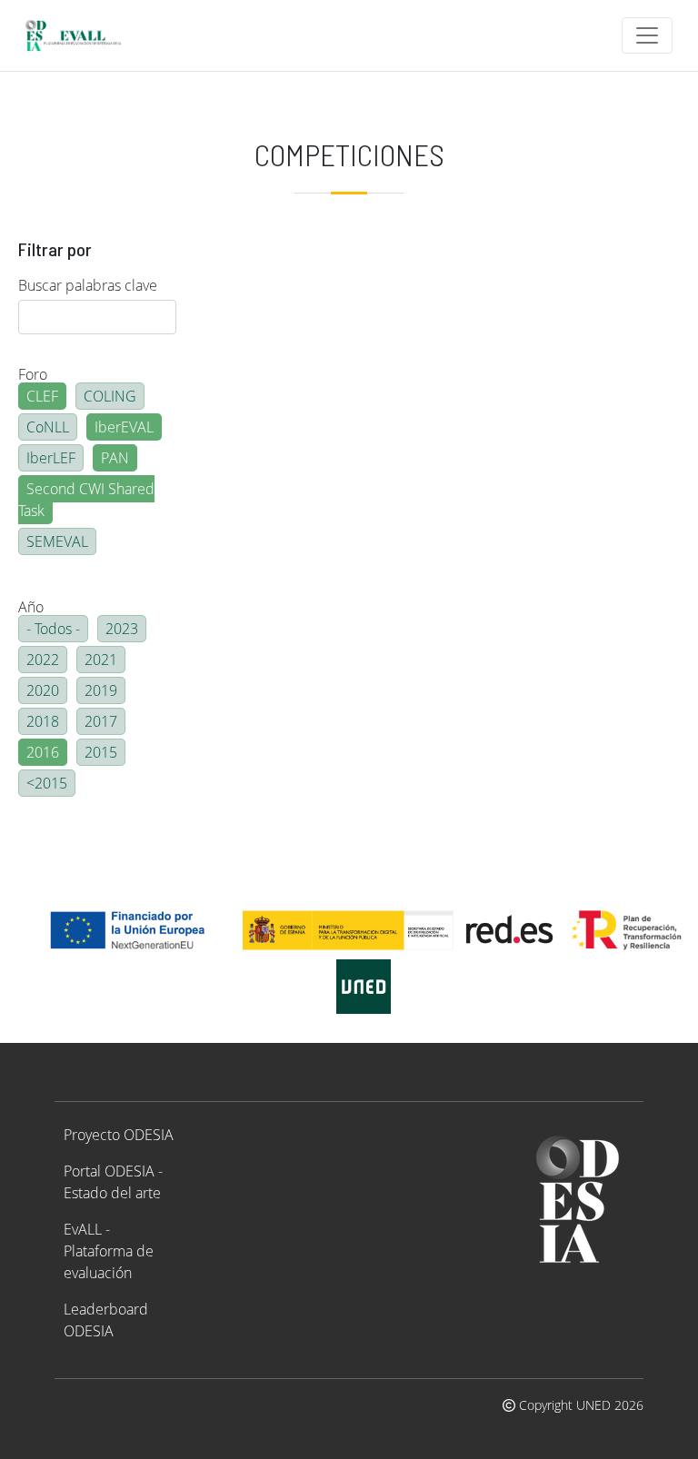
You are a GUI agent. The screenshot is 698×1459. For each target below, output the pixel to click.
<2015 (46, 783)
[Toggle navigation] (647, 35)
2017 (101, 721)
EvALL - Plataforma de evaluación (109, 1251)
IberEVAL (124, 427)
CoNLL (47, 427)
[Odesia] (80, 35)
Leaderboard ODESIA (106, 1320)
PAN (115, 458)
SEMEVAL (57, 541)
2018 (42, 721)
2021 (101, 660)
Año (31, 607)
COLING (110, 396)
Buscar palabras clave (87, 285)
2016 (42, 752)
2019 (101, 690)
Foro (32, 374)
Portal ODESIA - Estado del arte (113, 1182)
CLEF (42, 396)
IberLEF (50, 458)
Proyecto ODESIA (119, 1135)
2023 (121, 629)
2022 (42, 660)
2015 (101, 752)
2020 (42, 690)
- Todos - (53, 629)
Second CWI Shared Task (86, 500)
